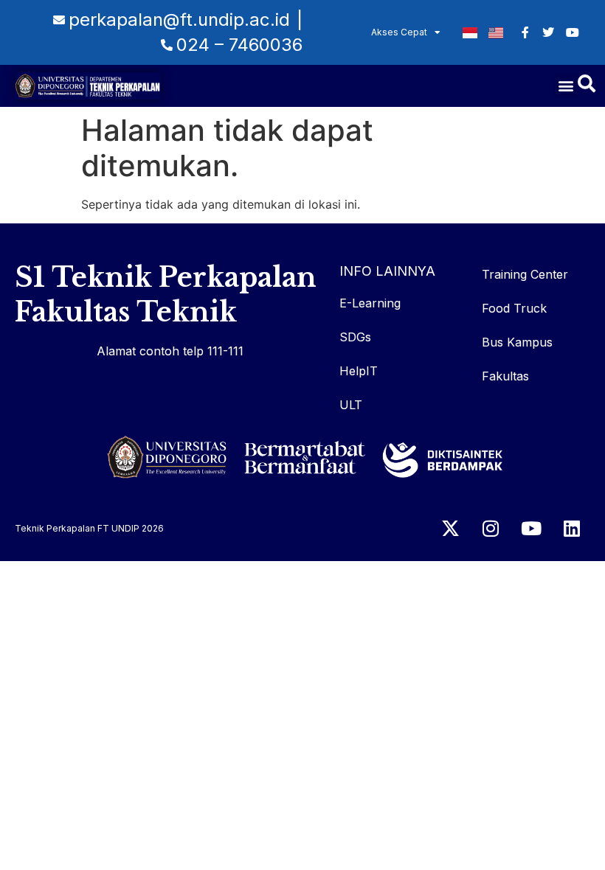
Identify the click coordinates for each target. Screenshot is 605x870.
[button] (565, 86)
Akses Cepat (399, 32)
